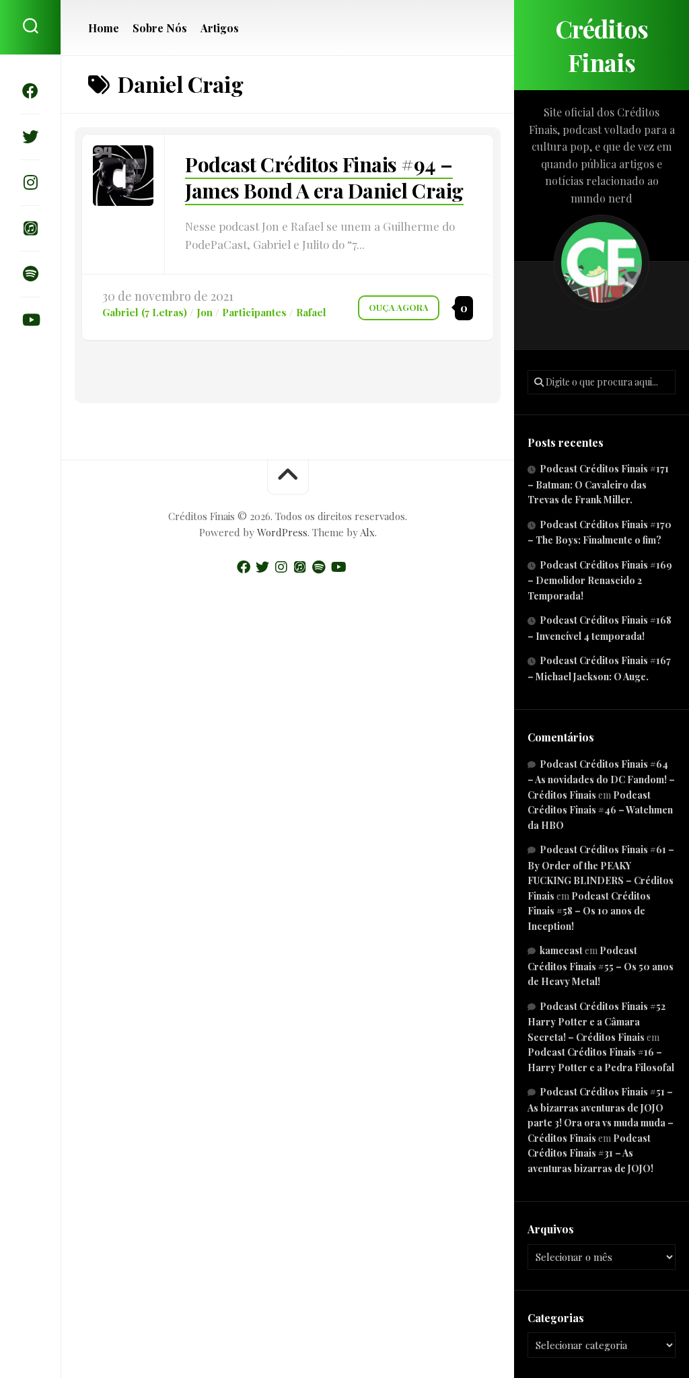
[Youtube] (30, 319)
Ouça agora (399, 307)
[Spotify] (30, 274)
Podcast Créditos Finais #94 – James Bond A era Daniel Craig (324, 177)
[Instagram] (30, 182)
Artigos (220, 28)
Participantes (254, 312)
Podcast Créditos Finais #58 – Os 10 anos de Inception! (589, 911)
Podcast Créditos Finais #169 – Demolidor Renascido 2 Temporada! (600, 580)
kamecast (561, 950)
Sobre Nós (160, 28)
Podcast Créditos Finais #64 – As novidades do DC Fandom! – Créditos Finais (601, 779)
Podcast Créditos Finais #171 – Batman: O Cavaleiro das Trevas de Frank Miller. (598, 484)
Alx (367, 532)
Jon (204, 312)
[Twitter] (30, 136)
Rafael (311, 312)
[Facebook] (30, 91)
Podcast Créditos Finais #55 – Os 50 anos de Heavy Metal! (601, 966)
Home (103, 28)
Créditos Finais (602, 45)
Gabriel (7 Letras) (144, 312)
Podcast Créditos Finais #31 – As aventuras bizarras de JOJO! (590, 1153)
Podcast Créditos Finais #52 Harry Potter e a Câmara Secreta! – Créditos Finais (596, 1022)
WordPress (282, 532)
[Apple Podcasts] (30, 228)
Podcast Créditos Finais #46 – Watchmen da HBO (600, 810)
